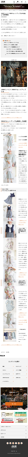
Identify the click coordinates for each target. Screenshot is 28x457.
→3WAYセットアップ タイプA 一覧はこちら (23, 222)
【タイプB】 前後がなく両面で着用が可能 (14, 51)
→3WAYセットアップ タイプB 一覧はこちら (23, 274)
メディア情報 (18, 370)
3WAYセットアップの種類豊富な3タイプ (12, 47)
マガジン (4, 370)
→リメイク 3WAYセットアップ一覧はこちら (11, 117)
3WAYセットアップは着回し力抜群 (10, 44)
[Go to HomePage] (1, 10)
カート (22, 2)
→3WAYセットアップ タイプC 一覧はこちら (23, 314)
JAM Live (18, 377)
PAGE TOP (13, 451)
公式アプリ (18, 373)
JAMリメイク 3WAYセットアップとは (11, 42)
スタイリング (18, 366)
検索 (14, 2)
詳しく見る (14, 403)
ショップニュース (6, 373)
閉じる (8, 40)
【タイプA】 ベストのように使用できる (14, 49)
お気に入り (18, 2)
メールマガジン (6, 381)
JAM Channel (6, 377)
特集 (3, 366)
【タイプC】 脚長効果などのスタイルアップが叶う (15, 54)
